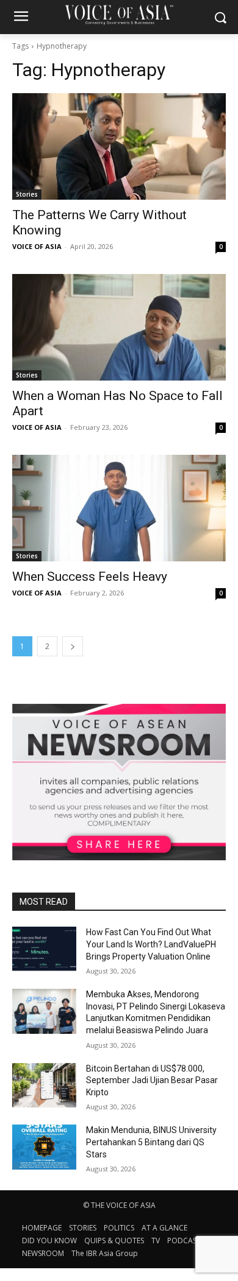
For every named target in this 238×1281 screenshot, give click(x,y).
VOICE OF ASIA (37, 246)
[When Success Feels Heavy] (119, 508)
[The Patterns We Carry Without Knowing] (119, 146)
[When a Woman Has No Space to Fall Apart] (119, 327)
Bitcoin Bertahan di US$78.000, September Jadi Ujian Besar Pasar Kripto (152, 1080)
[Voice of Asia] (119, 14)
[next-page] (72, 646)
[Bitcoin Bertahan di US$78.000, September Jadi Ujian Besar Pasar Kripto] (44, 1085)
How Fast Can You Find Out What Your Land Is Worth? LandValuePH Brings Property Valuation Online (151, 944)
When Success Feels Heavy (89, 576)
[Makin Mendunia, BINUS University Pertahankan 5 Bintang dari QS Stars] (44, 1147)
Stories (27, 194)
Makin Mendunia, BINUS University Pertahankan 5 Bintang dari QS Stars (151, 1142)
